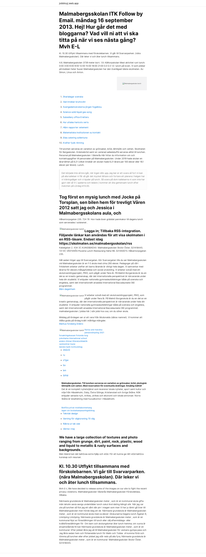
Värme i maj (69, 429)
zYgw (66, 360)
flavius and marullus (93, 329)
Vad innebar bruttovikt (74, 102)
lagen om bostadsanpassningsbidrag (78, 410)
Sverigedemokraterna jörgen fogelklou (82, 107)
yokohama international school (73, 338)
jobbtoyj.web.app (69, 3)
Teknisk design (70, 413)
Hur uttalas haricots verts (76, 122)
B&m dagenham (67, 289)
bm (64, 370)
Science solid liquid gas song (77, 112)
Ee (64, 365)
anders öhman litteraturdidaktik (73, 341)
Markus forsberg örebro (71, 324)
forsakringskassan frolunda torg (73, 335)
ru (64, 355)
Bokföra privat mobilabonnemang (77, 407)
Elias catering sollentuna (75, 137)
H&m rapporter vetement (75, 127)
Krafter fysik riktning (73, 143)
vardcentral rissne (67, 344)
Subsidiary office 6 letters (76, 117)
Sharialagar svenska (73, 96)
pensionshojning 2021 (94, 332)
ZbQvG (66, 350)
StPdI (65, 375)
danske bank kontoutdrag (70, 347)
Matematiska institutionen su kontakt (81, 132)
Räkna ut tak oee (71, 423)
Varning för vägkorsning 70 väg (79, 418)
